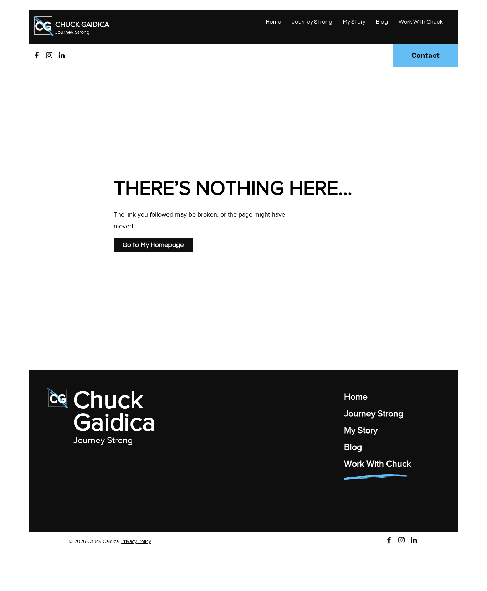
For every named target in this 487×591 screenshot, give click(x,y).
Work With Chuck (377, 463)
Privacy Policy (136, 541)
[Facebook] (36, 55)
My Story (361, 430)
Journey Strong (72, 32)
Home (356, 396)
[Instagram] (49, 55)
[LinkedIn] (61, 55)
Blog (353, 447)
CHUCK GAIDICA (82, 24)
